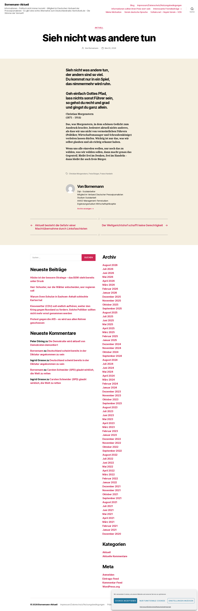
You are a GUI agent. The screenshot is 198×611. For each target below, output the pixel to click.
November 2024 (111, 348)
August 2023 (109, 407)
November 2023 (111, 395)
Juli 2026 (107, 269)
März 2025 (108, 332)
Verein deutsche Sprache (136, 12)
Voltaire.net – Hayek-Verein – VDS (166, 12)
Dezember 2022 (111, 439)
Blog (132, 5)
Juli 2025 (107, 316)
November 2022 (111, 442)
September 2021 (112, 498)
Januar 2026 (109, 292)
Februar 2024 (110, 383)
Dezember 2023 (111, 391)
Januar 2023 (109, 435)
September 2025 (112, 308)
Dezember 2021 (111, 486)
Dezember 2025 (111, 296)
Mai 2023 (107, 419)
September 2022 (112, 450)
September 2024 (112, 356)
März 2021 (108, 522)
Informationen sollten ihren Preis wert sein (130, 9)
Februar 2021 (110, 526)
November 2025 (111, 300)
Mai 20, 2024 (110, 48)
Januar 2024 (109, 387)
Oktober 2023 (110, 399)
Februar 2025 (110, 336)
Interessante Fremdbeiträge (166, 9)
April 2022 (108, 470)
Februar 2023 (110, 431)
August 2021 (109, 502)
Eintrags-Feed (110, 578)
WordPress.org (111, 586)
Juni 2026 (108, 273)
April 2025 (108, 328)
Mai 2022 (107, 466)
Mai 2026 (107, 276)
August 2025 (109, 312)
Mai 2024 (107, 371)
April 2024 (108, 375)
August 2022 (109, 454)
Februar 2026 (110, 288)
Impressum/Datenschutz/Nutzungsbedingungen (155, 607)
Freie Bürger (94, 174)
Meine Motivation (113, 12)
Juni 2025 (108, 320)
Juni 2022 (108, 462)
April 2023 (108, 423)
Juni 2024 (108, 367)
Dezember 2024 (111, 344)
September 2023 (112, 403)
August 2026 (110, 265)
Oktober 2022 (110, 446)
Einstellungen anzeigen (181, 601)
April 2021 (108, 518)
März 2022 (108, 474)
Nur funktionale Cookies (152, 601)
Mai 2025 (107, 324)
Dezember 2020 (111, 533)
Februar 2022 (110, 478)
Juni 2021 (108, 510)
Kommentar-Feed (112, 582)
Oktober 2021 (110, 494)
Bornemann (93, 48)
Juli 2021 (107, 506)
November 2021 (111, 490)
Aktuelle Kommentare (114, 556)
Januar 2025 (109, 340)
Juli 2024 (107, 363)
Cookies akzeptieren (125, 601)
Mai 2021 (107, 514)
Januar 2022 (109, 482)
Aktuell (99, 28)
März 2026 (108, 284)
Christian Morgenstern (78, 174)
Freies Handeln (106, 174)
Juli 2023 (107, 411)
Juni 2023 (108, 415)
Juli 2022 (107, 458)
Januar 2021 (109, 529)
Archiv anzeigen (85, 208)
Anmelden (108, 574)
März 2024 (108, 379)
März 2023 (108, 427)
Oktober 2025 (110, 304)
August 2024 (110, 360)
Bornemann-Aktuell (17, 4)
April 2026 (108, 280)
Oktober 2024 (110, 352)
